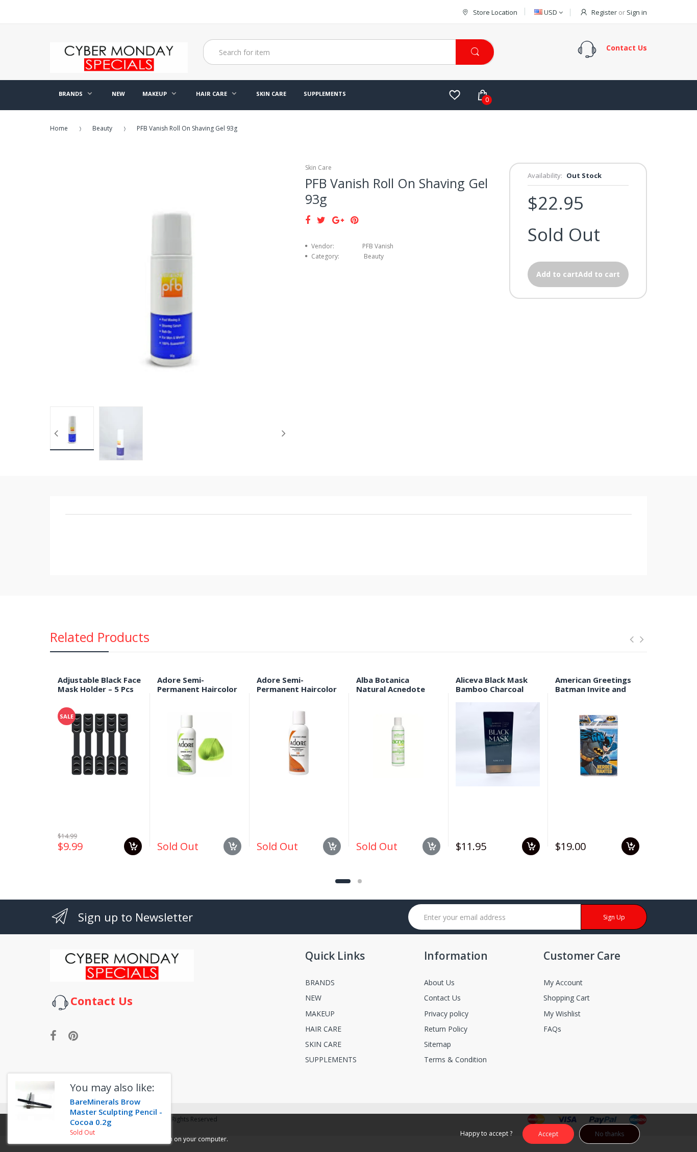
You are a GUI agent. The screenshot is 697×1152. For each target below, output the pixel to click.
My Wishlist (562, 1013)
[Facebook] (307, 220)
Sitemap (437, 1044)
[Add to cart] (133, 846)
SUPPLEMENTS (331, 1059)
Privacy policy (446, 1013)
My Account (563, 982)
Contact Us (442, 998)
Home (59, 128)
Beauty (102, 128)
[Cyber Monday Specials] (119, 69)
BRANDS (320, 982)
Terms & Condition (455, 1059)
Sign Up (614, 917)
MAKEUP (320, 1013)
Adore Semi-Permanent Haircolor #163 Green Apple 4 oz (197, 694)
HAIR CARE (323, 1029)
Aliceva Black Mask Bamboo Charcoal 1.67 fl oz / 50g (492, 689)
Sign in (637, 12)
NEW (313, 998)
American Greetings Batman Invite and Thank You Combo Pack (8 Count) (593, 694)
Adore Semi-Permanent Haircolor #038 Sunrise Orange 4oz (297, 694)
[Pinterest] (354, 220)
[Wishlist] (455, 95)
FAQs (552, 1029)
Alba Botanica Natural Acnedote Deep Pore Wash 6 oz (396, 689)
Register (604, 12)
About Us (439, 982)
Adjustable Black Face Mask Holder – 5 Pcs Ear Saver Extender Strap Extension (99, 694)
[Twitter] (321, 220)
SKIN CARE (323, 1044)
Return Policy (445, 1029)
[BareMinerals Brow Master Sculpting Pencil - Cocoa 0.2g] (35, 1100)
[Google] (338, 220)
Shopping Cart (566, 998)
